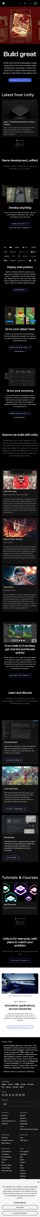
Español (8, 1087)
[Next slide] (22, 144)
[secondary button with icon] (35, 3)
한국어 (22, 1087)
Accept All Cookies (20, 1213)
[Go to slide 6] (24, 918)
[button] (20, 80)
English (4, 1084)
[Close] (38, 1182)
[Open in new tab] (14, 1121)
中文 (3, 1087)
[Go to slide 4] (21, 140)
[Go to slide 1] (16, 140)
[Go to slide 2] (18, 140)
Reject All (19, 1207)
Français (23, 1084)
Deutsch (10, 1084)
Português (30, 1084)
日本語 (17, 1084)
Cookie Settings (20, 1202)
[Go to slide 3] (19, 918)
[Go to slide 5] (23, 140)
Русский (15, 1087)
